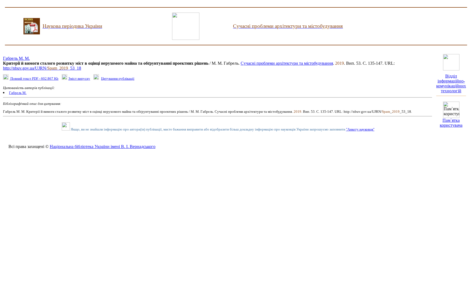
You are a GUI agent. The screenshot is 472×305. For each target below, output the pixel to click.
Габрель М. (17, 93)
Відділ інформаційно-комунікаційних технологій (451, 83)
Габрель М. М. (16, 58)
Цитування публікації (117, 78)
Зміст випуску (79, 78)
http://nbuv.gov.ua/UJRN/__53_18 (42, 68)
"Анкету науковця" (360, 129)
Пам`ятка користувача (451, 123)
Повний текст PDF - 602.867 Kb (34, 78)
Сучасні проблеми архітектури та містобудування (287, 63)
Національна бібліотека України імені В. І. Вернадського (102, 146)
